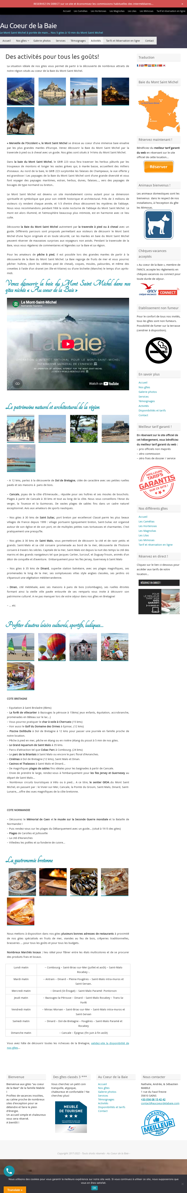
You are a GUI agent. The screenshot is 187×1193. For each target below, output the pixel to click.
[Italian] (156, 65)
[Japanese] (164, 65)
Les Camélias (80, 11)
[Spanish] (153, 65)
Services (144, 396)
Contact (143, 415)
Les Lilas (132, 11)
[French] (138, 65)
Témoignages (147, 401)
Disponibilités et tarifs (152, 410)
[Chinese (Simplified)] (160, 65)
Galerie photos (148, 392)
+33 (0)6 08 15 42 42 (153, 1099)
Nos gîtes (144, 387)
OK (94, 1188)
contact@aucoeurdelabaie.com (160, 1103)
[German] (145, 65)
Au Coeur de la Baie (28, 26)
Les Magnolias (117, 11)
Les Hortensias (98, 11)
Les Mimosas (146, 11)
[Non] (182, 1184)
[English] (142, 65)
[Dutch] (149, 65)
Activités (144, 406)
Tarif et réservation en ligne (171, 11)
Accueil (66, 11)
